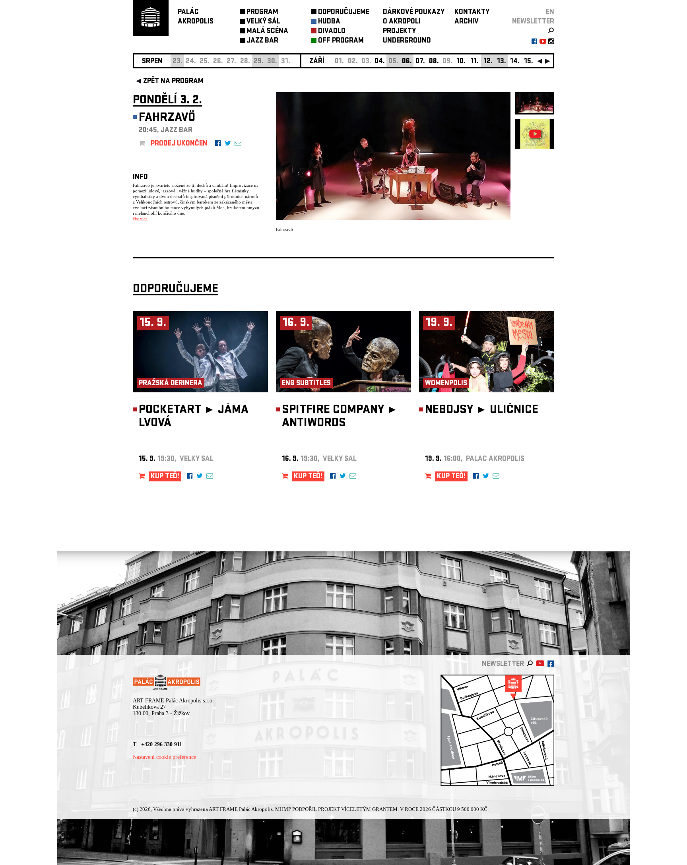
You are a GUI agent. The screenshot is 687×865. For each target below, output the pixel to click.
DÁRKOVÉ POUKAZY (413, 12)
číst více (140, 218)
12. (488, 61)
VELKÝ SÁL (263, 22)
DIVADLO (331, 31)
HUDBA (329, 22)
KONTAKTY (471, 12)
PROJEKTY (399, 31)
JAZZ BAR (262, 41)
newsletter (533, 22)
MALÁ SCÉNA (267, 31)
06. (407, 61)
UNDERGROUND (407, 41)
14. (515, 61)
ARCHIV (466, 22)
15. (528, 61)
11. (474, 61)
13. (501, 61)
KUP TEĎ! (165, 476)
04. (380, 61)
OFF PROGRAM (341, 41)
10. (461, 61)
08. (434, 61)
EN (550, 12)
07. (420, 61)
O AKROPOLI (402, 22)
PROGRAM (262, 12)
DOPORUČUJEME (343, 12)
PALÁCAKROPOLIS (195, 17)
